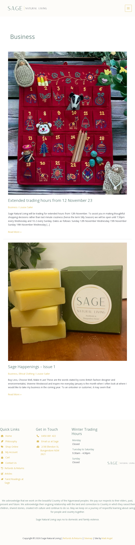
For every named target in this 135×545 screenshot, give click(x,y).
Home (8, 435)
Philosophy (11, 441)
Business (12, 207)
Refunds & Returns (14, 468)
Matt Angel (107, 538)
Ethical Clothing (26, 373)
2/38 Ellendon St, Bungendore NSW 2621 (49, 450)
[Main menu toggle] (128, 8)
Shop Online (11, 446)
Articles (8, 473)
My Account (11, 452)
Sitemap (88, 538)
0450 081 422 (48, 435)
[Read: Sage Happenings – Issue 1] (67, 301)
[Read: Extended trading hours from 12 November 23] (67, 122)
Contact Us (11, 462)
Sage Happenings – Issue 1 (32, 366)
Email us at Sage (50, 441)
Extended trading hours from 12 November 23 (50, 200)
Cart (7, 457)
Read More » (14, 232)
